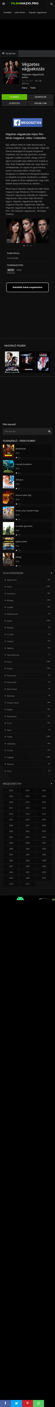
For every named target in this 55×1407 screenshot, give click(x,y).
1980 (27, 878)
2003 (44, 831)
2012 (44, 814)
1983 (27, 872)
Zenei (9, 771)
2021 (44, 796)
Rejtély (10, 710)
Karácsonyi (11, 676)
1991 (44, 855)
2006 (44, 826)
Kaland (10, 669)
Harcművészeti (13, 655)
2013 (27, 814)
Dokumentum (12, 614)
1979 (44, 878)
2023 (11, 796)
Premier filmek (13, 703)
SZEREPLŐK (40, 97)
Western (10, 764)
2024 (44, 790)
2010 (27, 820)
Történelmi (11, 744)
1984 (11, 872)
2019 (27, 802)
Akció (9, 587)
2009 (44, 820)
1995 (27, 849)
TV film (10, 751)
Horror (9, 662)
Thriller (33, 88)
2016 (27, 808)
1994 (44, 849)
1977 (27, 884)
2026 (11, 790)
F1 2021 (10, 635)
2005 (11, 831)
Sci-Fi (9, 723)
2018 (44, 802)
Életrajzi (10, 628)
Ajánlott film (12, 580)
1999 (11, 843)
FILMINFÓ (14, 97)
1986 (27, 866)
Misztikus (11, 696)
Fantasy (10, 641)
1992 (27, 855)
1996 (11, 849)
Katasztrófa (11, 682)
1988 (44, 861)
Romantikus (12, 716)
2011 (11, 820)
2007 (27, 826)
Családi (10, 607)
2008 (11, 826)
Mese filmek (12, 689)
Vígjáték (10, 757)
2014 (11, 814)
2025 (27, 790)
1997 (44, 843)
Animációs (11, 594)
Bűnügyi (10, 600)
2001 (27, 837)
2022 (27, 796)
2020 (11, 802)
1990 (11, 861)
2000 (44, 837)
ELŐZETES (14, 103)
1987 (11, 866)
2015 (44, 808)
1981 (11, 878)
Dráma (24, 88)
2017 (11, 808)
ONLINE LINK (40, 103)
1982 (44, 872)
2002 (11, 837)
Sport (9, 730)
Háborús (10, 648)
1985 (44, 866)
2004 (27, 831)
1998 (27, 843)
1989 (27, 861)
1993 (11, 855)
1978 (11, 884)
